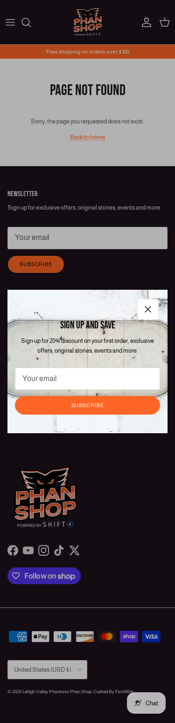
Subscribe (87, 405)
